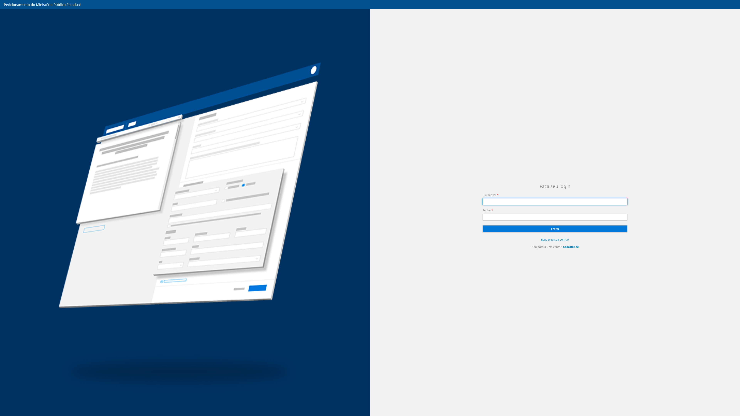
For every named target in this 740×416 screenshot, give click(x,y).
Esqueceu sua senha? (555, 239)
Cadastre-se (571, 247)
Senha (487, 210)
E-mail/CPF (489, 195)
